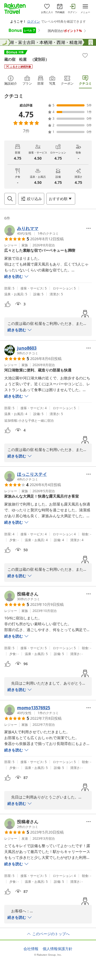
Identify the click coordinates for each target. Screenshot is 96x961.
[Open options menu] (88, 228)
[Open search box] (10, 199)
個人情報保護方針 (58, 949)
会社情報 (30, 949)
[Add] (85, 55)
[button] (31, 230)
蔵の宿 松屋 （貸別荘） (26, 59)
